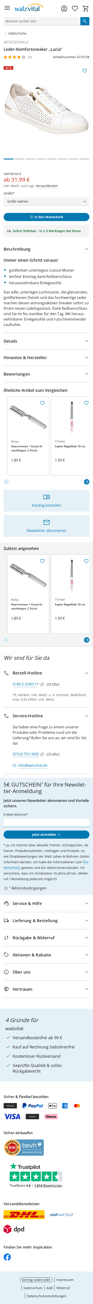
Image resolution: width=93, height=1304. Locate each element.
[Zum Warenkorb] (85, 8)
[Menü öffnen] (7, 8)
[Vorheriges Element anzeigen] (6, 482)
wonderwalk (16, 42)
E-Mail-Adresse (15, 814)
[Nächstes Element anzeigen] (86, 482)
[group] (46, 108)
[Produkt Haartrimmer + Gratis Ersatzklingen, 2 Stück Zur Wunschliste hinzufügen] (42, 403)
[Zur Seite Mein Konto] (64, 8)
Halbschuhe (17, 33)
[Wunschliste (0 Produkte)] (75, 8)
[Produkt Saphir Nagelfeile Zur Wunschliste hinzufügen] (86, 403)
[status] (41, 21)
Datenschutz (32, 1288)
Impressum (65, 1280)
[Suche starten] (84, 21)
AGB (49, 1288)
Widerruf (63, 1288)
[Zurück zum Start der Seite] (88, 1272)
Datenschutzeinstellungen (47, 1296)
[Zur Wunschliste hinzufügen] (84, 71)
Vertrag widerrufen (36, 1280)
